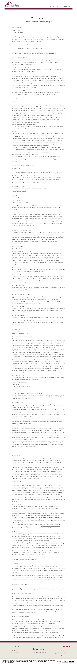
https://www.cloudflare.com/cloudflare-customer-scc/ (25, 154)
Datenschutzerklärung (10, 662)
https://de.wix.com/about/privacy (45, 115)
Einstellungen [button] (58, 661)
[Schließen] (75, 661)
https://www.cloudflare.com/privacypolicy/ (49, 156)
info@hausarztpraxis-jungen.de (23, 202)
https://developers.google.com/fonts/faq (50, 526)
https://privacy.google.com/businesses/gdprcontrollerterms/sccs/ (30, 554)
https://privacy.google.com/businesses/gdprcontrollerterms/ (48, 552)
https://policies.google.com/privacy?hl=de (41, 527)
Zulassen (71, 661)
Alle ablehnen (65, 661)
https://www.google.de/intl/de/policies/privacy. (51, 579)
